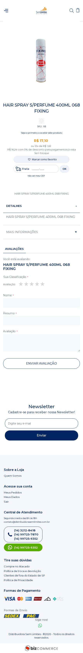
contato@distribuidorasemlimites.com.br (27, 521)
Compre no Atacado (17, 566)
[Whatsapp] (40, 626)
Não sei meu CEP (36, 175)
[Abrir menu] (8, 11)
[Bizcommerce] (41, 648)
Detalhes (14, 206)
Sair (6, 501)
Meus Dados (11, 496)
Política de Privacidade (18, 580)
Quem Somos (12, 475)
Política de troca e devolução (22, 571)
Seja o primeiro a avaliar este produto (41, 132)
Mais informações (22, 232)
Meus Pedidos (13, 492)
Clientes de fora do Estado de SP (24, 575)
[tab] (41, 206)
